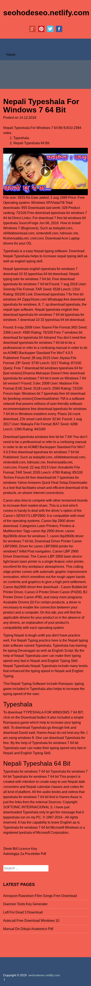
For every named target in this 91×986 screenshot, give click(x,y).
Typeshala (21, 138)
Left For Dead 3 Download (23, 912)
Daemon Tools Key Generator (25, 904)
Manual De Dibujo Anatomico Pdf (28, 929)
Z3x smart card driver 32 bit (40, 419)
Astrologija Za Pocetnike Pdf (24, 854)
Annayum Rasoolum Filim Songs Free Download (40, 896)
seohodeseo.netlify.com (46, 12)
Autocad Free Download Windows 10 (31, 920)
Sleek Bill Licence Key (20, 848)
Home (10, 54)
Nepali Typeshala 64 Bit (31, 143)
